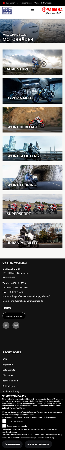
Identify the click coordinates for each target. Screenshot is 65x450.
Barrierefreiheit (10, 380)
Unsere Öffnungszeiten (44, 2)
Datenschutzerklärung (16, 408)
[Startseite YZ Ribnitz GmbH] (52, 10)
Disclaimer (8, 375)
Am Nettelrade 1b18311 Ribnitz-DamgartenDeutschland (15, 273)
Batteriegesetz (10, 385)
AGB (5, 359)
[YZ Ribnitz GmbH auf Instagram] (15, 325)
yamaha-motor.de (14, 315)
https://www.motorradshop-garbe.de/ (30, 296)
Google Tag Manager (15, 421)
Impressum (8, 364)
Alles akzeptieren (38, 444)
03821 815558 (18, 283)
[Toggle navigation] (32, 10)
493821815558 (21, 287)
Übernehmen (12, 444)
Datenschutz (9, 369)
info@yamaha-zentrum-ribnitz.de (26, 300)
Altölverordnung (11, 391)
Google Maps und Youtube (17, 426)
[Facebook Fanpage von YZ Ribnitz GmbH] (6, 325)
